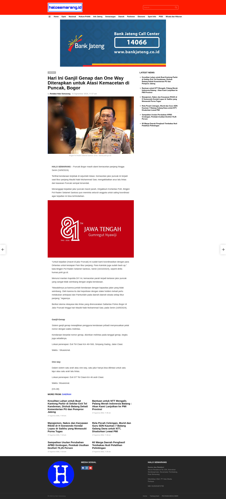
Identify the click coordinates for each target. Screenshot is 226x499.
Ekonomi (141, 17)
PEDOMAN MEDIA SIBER (170, 496)
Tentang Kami (154, 496)
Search (176, 7)
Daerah (121, 17)
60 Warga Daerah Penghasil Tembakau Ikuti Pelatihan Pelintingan (108, 445)
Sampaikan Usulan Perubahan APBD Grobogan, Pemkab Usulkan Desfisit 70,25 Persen (68, 445)
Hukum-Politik (84, 17)
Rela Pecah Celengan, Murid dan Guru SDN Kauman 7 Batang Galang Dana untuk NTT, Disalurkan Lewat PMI (111, 427)
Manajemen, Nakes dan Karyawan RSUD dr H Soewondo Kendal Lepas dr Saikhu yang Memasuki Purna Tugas (68, 427)
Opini (63, 17)
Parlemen (131, 17)
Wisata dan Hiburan (174, 17)
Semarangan (110, 17)
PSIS (161, 17)
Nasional (72, 17)
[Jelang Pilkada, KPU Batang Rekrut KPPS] (3, 249)
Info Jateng (97, 17)
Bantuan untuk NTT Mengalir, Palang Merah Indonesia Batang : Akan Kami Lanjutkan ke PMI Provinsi (112, 405)
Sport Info (152, 17)
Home (56, 17)
